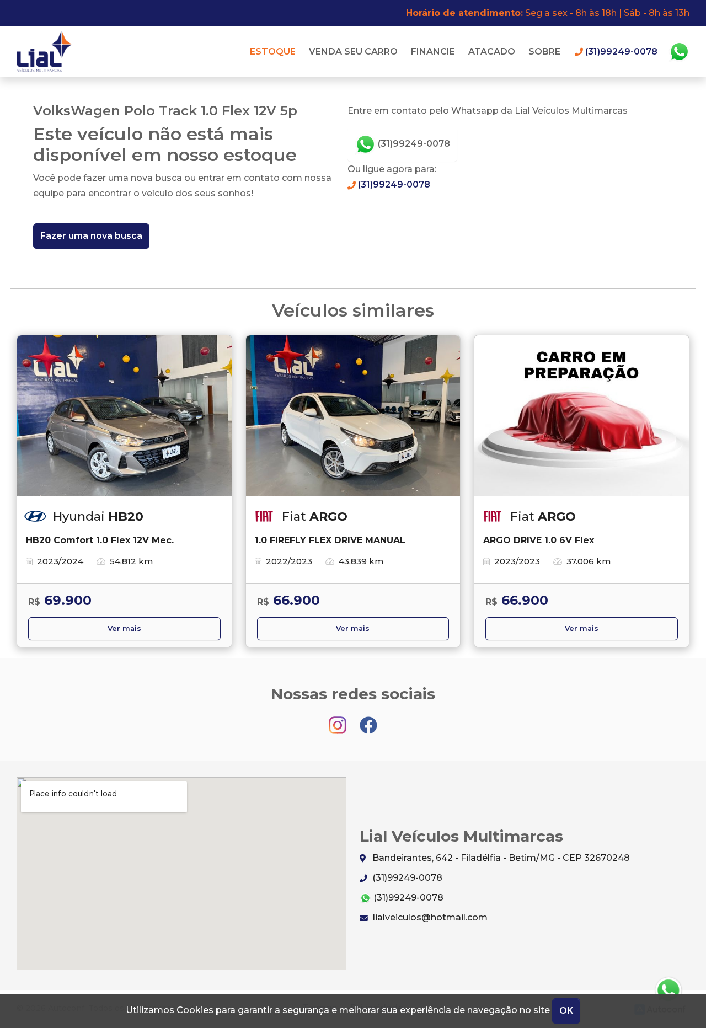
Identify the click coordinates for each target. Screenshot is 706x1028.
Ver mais (124, 628)
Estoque (273, 51)
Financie (433, 51)
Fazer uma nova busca (91, 236)
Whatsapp (678, 52)
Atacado (491, 51)
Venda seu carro (353, 51)
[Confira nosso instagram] (338, 720)
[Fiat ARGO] (353, 415)
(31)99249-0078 (413, 143)
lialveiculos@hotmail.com (429, 917)
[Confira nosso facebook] (368, 720)
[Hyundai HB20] (124, 415)
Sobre (544, 51)
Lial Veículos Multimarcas (47, 51)
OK (566, 1010)
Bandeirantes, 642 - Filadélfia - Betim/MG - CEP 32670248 (500, 858)
